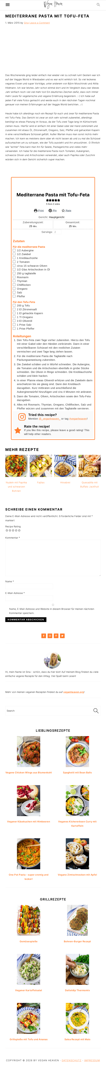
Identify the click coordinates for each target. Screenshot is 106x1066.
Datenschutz (71, 1060)
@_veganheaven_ (49, 418)
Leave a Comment (39, 22)
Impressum (92, 1060)
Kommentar (12, 537)
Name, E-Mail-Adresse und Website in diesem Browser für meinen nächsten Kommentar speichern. (51, 611)
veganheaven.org (73, 692)
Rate (68, 210)
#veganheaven (78, 418)
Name (9, 581)
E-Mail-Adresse (15, 593)
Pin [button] (54, 210)
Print (40, 210)
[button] (47, 200)
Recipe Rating (13, 526)
